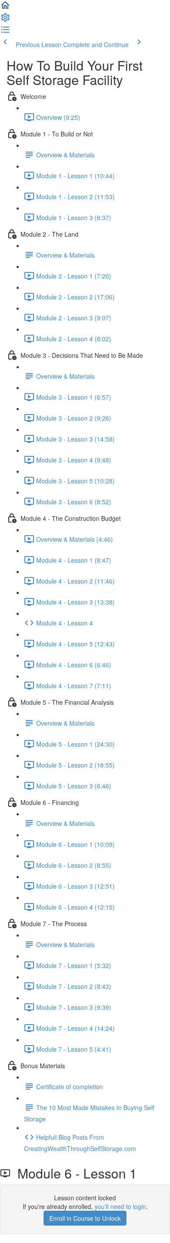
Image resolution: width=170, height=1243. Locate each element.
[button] (5, 7)
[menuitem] (5, 20)
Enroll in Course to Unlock (85, 1218)
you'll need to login (120, 1206)
